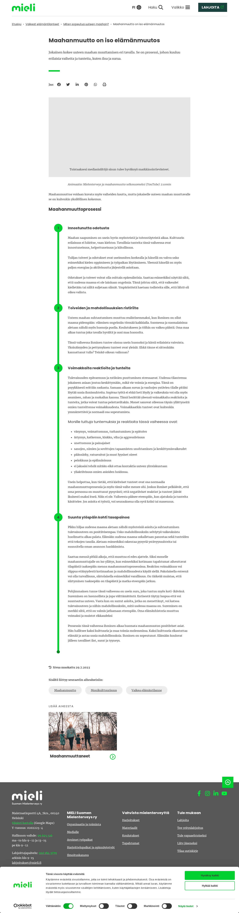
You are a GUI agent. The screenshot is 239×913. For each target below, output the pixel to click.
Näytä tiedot (185, 906)
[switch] (104, 906)
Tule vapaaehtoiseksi (191, 835)
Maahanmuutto (65, 690)
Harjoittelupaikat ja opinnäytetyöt (91, 847)
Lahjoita (183, 820)
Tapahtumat (130, 843)
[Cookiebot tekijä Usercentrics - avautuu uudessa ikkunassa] (22, 906)
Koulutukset (130, 835)
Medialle (73, 832)
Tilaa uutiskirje (187, 851)
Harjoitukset (131, 820)
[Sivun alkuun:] (227, 782)
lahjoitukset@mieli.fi (26, 862)
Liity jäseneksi (187, 843)
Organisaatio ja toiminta (84, 824)
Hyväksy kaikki (210, 875)
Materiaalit (130, 828)
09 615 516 (45, 835)
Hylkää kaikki (210, 885)
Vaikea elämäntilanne (147, 690)
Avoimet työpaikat (80, 839)
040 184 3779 (48, 853)
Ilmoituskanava (78, 855)
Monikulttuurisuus (104, 690)
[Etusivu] (26, 7)
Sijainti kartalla (22, 823)
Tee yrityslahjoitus (190, 828)
